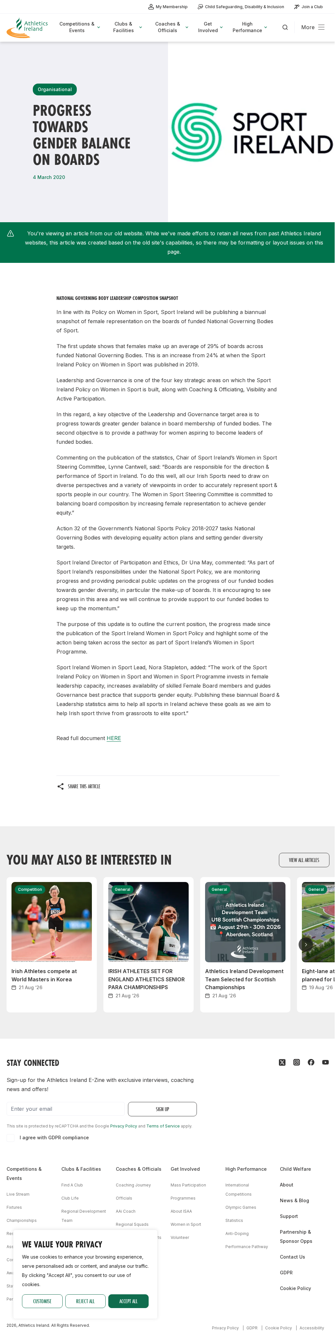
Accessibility (312, 1327)
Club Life (70, 1198)
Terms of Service (163, 1126)
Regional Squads (132, 1224)
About (286, 1184)
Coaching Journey (133, 1185)
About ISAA (181, 1211)
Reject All (85, 1301)
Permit (13, 1299)
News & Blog (294, 1200)
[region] (85, 1274)
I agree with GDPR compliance (54, 1137)
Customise (42, 1301)
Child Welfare (295, 1169)
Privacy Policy (123, 1126)
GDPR (286, 1272)
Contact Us (292, 1257)
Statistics (234, 1220)
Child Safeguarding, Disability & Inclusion (244, 6)
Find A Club (72, 1185)
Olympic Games (240, 1207)
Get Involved (185, 1169)
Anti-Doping (237, 1233)
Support (289, 1216)
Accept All (128, 1301)
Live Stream (18, 1194)
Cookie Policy (295, 1288)
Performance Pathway (246, 1246)
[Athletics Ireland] (28, 28)
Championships (22, 1220)
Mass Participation (188, 1185)
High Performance (246, 1169)
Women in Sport (186, 1224)
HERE (114, 738)
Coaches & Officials (138, 1169)
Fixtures (14, 1207)
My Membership (172, 6)
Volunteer (180, 1237)
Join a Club (312, 6)
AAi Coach (126, 1211)
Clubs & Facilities (81, 1169)
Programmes (183, 1198)
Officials (124, 1198)
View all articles (304, 860)
